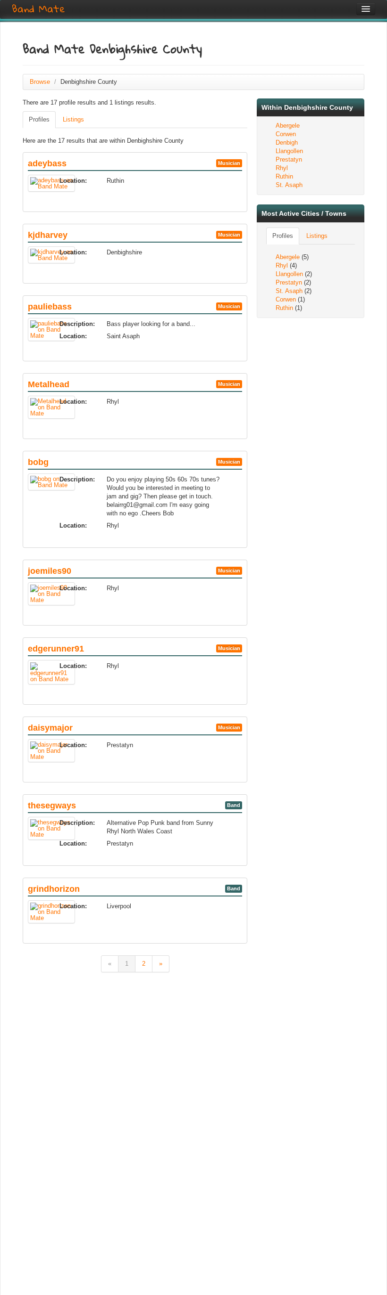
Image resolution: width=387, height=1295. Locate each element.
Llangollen (289, 151)
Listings (73, 119)
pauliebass (50, 306)
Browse (40, 81)
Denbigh (287, 142)
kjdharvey (47, 235)
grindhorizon (54, 889)
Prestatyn (289, 159)
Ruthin (284, 176)
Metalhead (48, 384)
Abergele (288, 125)
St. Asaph (289, 184)
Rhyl (282, 167)
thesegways (52, 805)
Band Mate (38, 9)
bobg (38, 462)
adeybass (47, 163)
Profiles (39, 119)
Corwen (286, 134)
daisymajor (50, 728)
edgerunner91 (56, 648)
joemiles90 (49, 571)
